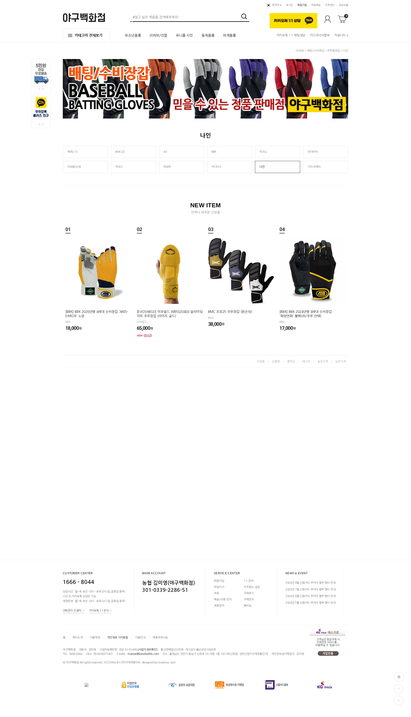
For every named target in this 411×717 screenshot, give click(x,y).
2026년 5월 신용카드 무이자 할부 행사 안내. (310, 602)
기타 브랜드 (314, 166)
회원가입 (302, 5)
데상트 (167, 166)
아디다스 (216, 166)
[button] (43, 89)
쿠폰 (216, 593)
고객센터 (329, 5)
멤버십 (247, 605)
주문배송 (316, 5)
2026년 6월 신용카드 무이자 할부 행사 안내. (310, 596)
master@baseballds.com (143, 654)
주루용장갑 (333, 50)
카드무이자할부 (320, 35)
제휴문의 (219, 605)
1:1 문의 (249, 580)
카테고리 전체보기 (88, 35)
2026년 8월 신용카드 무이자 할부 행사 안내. (310, 582)
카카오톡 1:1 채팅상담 (291, 35)
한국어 (275, 5)
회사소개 (78, 637)
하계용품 (229, 35)
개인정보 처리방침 (117, 637)
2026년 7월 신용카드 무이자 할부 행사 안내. (310, 589)
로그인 (289, 5)
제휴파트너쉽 (160, 637)
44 (164, 151)
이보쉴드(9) (74, 166)
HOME (300, 50)
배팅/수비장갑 (315, 50)
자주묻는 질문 (252, 587)
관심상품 (343, 5)
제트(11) (72, 151)
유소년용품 (133, 35)
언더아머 (313, 151)
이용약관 (95, 637)
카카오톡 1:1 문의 (98, 610)
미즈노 (263, 151)
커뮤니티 (340, 35)
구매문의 (249, 599)
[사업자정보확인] (147, 649)
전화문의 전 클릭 (72, 610)
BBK (213, 151)
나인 (345, 50)
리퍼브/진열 (158, 35)
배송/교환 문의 (223, 599)
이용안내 (140, 637)
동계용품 (208, 35)
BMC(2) (120, 151)
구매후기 (249, 593)
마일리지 (219, 587)
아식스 (119, 166)
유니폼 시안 (184, 35)
